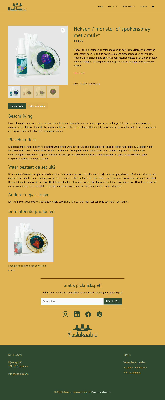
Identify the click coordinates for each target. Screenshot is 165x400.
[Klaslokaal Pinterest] (99, 316)
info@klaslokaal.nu (18, 373)
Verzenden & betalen (134, 362)
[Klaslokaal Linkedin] (77, 316)
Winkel (111, 6)
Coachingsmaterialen (91, 83)
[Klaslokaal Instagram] (65, 316)
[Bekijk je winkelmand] (153, 6)
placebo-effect (113, 146)
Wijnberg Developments (101, 392)
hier (87, 201)
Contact (143, 6)
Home (100, 6)
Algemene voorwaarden (135, 367)
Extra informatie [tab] (37, 105)
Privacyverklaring (132, 372)
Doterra (22, 178)
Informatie (127, 6)
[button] (63, 30)
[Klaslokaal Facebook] (88, 316)
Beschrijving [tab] (17, 105)
